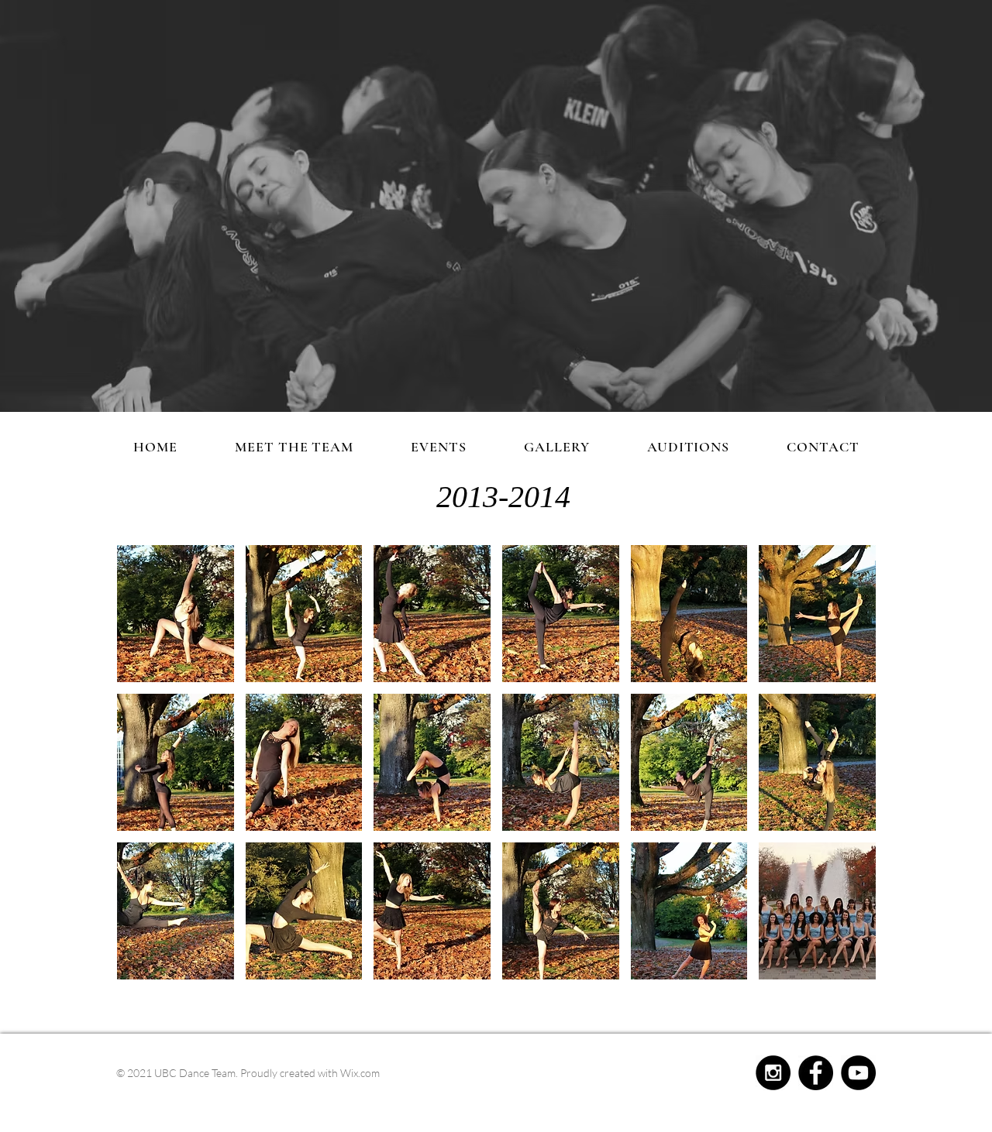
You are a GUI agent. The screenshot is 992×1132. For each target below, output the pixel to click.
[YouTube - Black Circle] (858, 1072)
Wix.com (360, 1072)
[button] (175, 613)
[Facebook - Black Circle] (815, 1072)
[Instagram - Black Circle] (773, 1072)
